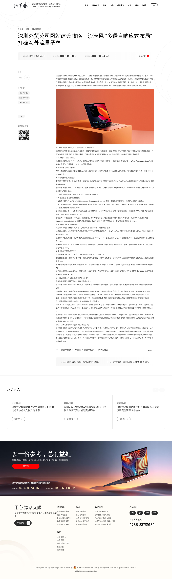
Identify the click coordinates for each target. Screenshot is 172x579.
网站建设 (95, 5)
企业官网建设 (81, 515)
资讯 (129, 5)
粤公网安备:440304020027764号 (88, 568)
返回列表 (142, 56)
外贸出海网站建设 (64, 518)
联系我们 (60, 550)
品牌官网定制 (81, 511)
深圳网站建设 (24, 93)
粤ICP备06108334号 (65, 568)
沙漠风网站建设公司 (37, 56)
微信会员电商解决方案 (103, 524)
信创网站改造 (62, 515)
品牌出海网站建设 (101, 511)
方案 (112, 5)
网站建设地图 (92, 571)
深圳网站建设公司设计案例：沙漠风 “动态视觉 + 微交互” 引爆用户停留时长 (80, 362)
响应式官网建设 (63, 521)
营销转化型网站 (63, 524)
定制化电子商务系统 (102, 515)
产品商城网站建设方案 (103, 518)
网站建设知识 (36, 29)
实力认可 (60, 540)
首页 (86, 5)
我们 (137, 5)
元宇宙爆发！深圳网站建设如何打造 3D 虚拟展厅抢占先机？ (128, 362)
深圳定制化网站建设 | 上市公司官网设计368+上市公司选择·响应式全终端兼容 (47, 5)
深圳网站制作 (24, 98)
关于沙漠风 (61, 537)
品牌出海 (120, 5)
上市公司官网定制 (82, 518)
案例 (104, 5)
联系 (144, 5)
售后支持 (60, 547)
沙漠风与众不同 (63, 543)
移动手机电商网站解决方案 (105, 521)
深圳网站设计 (24, 102)
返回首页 (150, 350)
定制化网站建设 (63, 511)
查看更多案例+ (81, 524)
